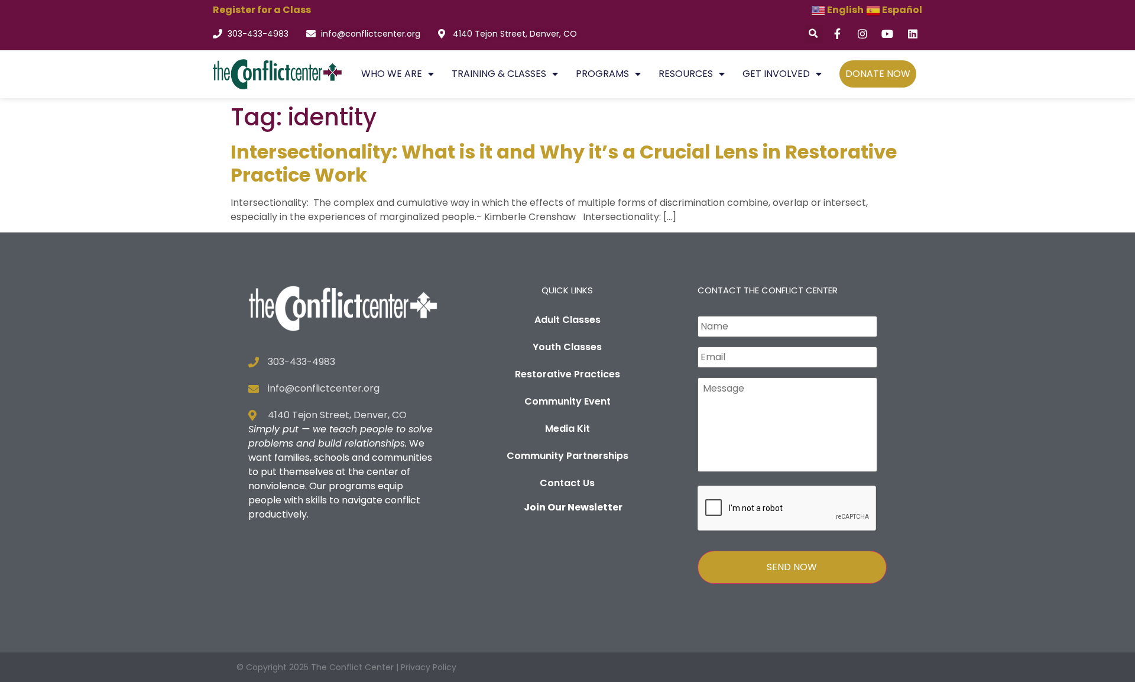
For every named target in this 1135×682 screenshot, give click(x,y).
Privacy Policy (428, 667)
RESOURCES (686, 73)
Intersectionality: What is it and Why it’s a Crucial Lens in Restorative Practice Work (564, 163)
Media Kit (567, 428)
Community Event (567, 401)
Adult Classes (567, 320)
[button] (814, 34)
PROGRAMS (602, 73)
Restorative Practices (567, 374)
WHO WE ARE (391, 73)
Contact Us (567, 483)
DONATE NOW (877, 73)
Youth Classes (567, 347)
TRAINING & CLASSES (499, 73)
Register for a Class (262, 10)
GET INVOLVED (776, 73)
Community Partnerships (567, 456)
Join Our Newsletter (573, 507)
